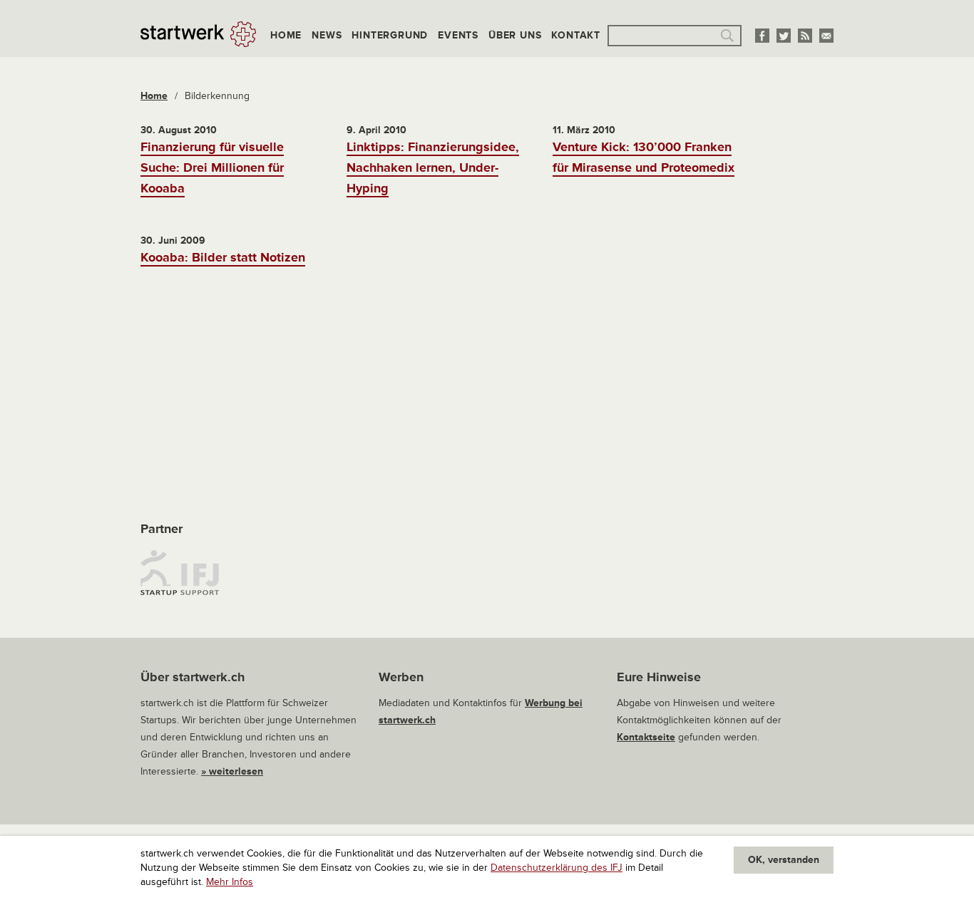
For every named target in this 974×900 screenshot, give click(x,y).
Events (458, 35)
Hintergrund (390, 35)
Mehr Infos (229, 882)
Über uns (514, 35)
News (327, 35)
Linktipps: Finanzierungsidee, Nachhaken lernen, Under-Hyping (433, 167)
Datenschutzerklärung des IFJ (556, 868)
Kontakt (575, 35)
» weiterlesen (232, 771)
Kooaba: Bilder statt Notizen (222, 257)
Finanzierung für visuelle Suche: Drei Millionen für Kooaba (212, 167)
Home (286, 35)
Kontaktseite (646, 737)
